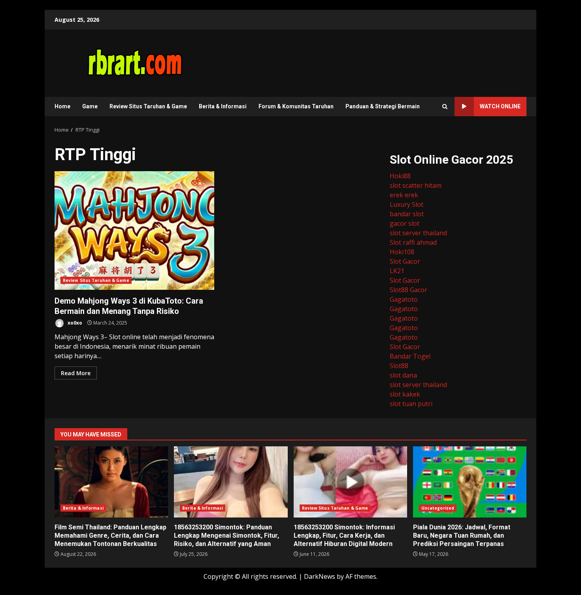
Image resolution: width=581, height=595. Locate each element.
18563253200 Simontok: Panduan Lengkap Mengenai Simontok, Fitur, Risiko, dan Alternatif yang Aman (230, 482)
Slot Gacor (405, 261)
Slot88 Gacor (408, 289)
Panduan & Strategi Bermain (382, 106)
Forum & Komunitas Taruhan (296, 106)
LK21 (397, 270)
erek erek (404, 195)
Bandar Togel (410, 356)
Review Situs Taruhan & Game (148, 106)
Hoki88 (400, 176)
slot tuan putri (411, 403)
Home (62, 106)
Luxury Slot (406, 204)
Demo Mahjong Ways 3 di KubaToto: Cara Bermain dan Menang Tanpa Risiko (134, 230)
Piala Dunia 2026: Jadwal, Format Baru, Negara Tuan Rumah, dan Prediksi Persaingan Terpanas (469, 482)
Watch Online (500, 106)
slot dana (403, 375)
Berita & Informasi (223, 106)
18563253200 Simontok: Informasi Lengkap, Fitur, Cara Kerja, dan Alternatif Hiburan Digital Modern (350, 482)
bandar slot (407, 214)
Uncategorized (437, 508)
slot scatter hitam (415, 185)
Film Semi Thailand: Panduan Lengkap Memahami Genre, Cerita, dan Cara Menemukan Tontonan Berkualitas (111, 482)
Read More (76, 373)
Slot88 (399, 365)
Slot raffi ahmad (413, 242)
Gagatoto (404, 299)
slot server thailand (418, 233)
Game (90, 106)
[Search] (444, 106)
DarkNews (319, 576)
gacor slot (404, 223)
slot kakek (405, 394)
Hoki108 (402, 251)
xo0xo (74, 322)
